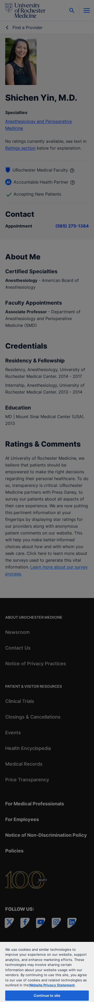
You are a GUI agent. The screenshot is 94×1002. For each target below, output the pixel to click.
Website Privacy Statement (52, 985)
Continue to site (47, 995)
